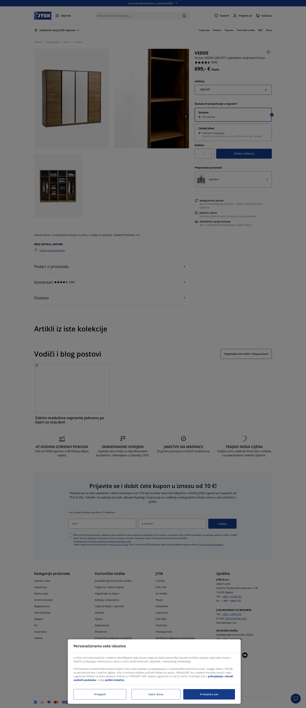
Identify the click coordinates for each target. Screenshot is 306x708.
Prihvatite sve (209, 694)
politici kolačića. (115, 680)
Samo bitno (156, 694)
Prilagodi (100, 694)
